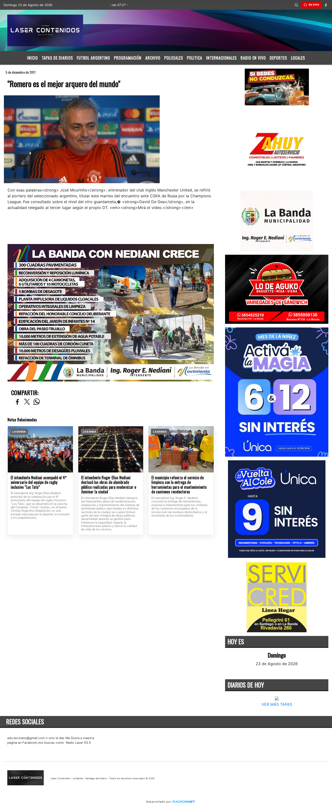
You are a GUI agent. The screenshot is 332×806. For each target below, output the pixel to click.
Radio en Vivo (253, 58)
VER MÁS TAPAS (276, 704)
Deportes (278, 58)
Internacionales (221, 58)
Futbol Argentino (93, 58)
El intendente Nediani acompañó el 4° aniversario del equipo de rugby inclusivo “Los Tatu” (39, 482)
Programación (127, 58)
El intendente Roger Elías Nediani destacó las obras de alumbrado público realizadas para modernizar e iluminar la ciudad (108, 484)
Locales (298, 58)
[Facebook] (326, 5)
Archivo (152, 58)
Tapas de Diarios (57, 58)
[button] (296, 5)
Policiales (173, 58)
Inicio (32, 58)
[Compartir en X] (27, 402)
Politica (194, 58)
